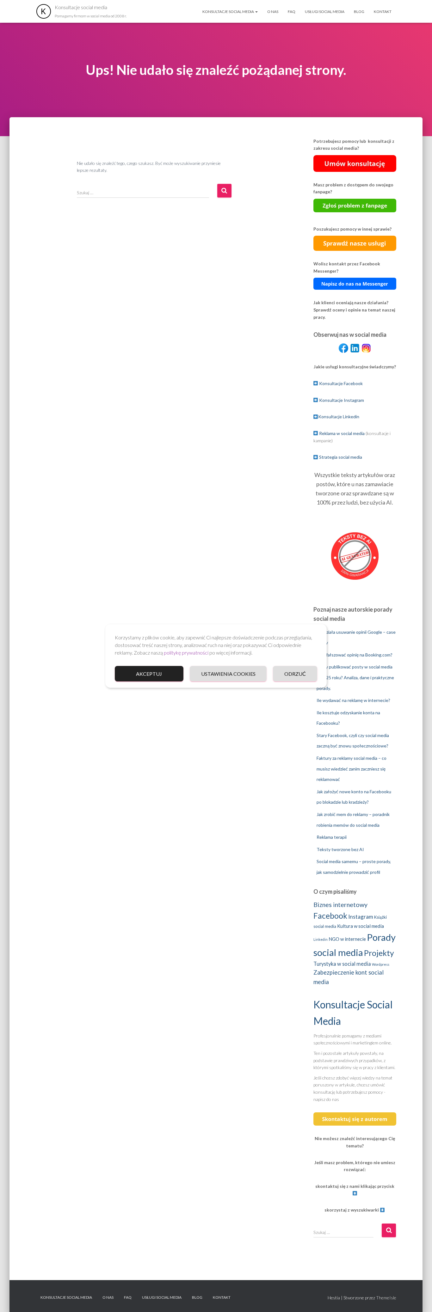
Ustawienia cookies (228, 674)
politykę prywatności (186, 653)
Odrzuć (295, 674)
